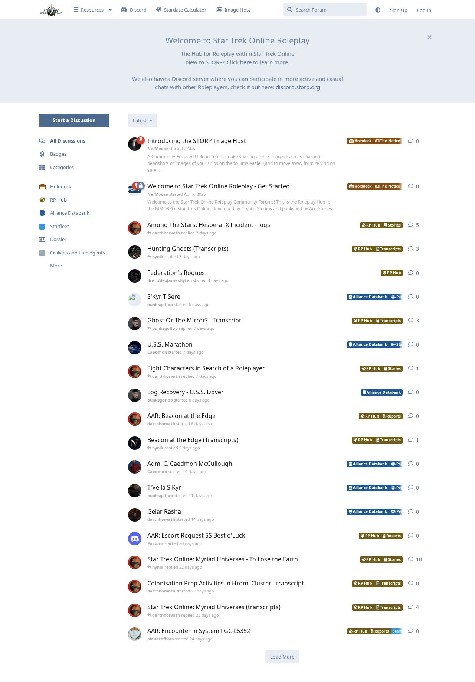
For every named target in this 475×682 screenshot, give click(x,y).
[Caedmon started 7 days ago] (134, 347)
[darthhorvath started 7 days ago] (134, 371)
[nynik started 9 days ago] (134, 443)
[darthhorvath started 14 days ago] (134, 515)
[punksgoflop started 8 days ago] (134, 395)
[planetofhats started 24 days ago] (134, 634)
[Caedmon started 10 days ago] (134, 467)
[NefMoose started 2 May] (134, 144)
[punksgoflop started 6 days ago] (134, 299)
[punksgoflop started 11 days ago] (134, 490)
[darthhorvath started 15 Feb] (134, 228)
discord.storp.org (298, 87)
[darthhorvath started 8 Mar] (134, 562)
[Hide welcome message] (429, 37)
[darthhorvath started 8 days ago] (134, 419)
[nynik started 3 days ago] (134, 252)
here (246, 62)
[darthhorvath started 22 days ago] (134, 586)
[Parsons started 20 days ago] (134, 538)
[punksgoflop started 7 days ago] (134, 323)
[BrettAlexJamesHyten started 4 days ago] (134, 276)
